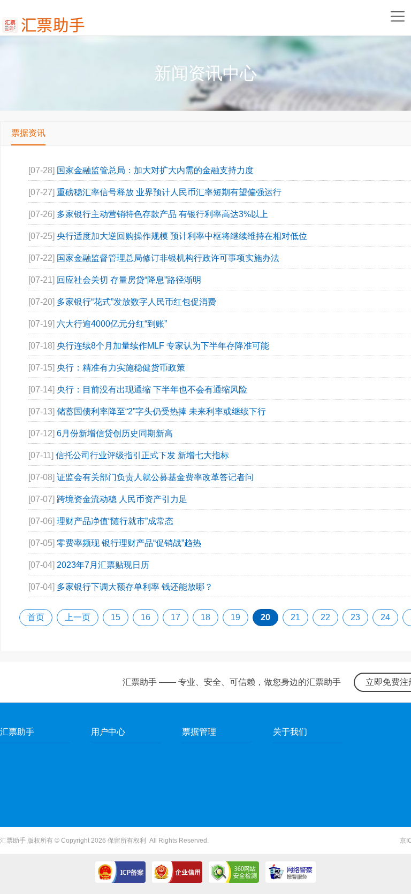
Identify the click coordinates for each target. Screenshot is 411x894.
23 (355, 617)
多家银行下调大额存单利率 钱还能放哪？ (135, 586)
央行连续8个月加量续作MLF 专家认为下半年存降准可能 (163, 345)
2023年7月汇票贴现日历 (103, 564)
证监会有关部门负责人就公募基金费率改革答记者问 (155, 477)
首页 (35, 617)
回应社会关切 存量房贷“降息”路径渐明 (129, 279)
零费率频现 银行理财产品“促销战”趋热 (129, 543)
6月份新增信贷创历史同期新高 (115, 433)
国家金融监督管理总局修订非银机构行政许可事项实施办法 (168, 258)
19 (235, 617)
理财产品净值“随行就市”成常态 (115, 521)
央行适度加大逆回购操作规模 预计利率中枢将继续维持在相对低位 (182, 236)
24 (385, 617)
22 (325, 617)
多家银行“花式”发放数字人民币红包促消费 (136, 301)
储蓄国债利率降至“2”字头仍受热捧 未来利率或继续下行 (161, 411)
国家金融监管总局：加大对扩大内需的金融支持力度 (155, 170)
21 (295, 617)
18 (205, 617)
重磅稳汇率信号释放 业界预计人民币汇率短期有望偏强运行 (169, 192)
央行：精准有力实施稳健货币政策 (121, 367)
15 (115, 617)
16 (145, 617)
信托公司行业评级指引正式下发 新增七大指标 (142, 455)
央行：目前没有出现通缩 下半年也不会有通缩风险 (152, 389)
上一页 (77, 617)
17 (175, 617)
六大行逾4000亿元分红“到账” (112, 323)
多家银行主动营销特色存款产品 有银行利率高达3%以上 (162, 214)
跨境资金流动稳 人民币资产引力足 (122, 499)
